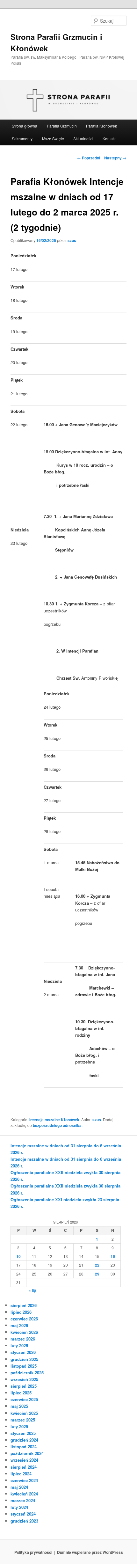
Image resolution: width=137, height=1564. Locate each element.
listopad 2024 (24, 1446)
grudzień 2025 (24, 1359)
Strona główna (24, 125)
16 (113, 1256)
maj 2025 (19, 1406)
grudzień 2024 (24, 1440)
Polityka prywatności (33, 1552)
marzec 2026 (23, 1339)
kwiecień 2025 (24, 1413)
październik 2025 (27, 1373)
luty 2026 (19, 1345)
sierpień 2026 (24, 1305)
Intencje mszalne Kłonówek (54, 1119)
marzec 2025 (23, 1420)
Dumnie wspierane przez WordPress (90, 1552)
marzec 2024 (23, 1500)
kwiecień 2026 (24, 1332)
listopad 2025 (24, 1366)
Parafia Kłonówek (101, 125)
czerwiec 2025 (24, 1399)
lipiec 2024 (21, 1474)
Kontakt (109, 138)
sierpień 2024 (24, 1467)
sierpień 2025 (24, 1386)
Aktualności (83, 138)
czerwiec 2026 (24, 1319)
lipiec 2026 (21, 1312)
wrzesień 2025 (24, 1379)
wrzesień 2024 (24, 1460)
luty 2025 (19, 1426)
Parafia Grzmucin (62, 125)
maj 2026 (19, 1325)
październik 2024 (27, 1453)
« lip (32, 1290)
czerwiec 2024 (24, 1480)
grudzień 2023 (24, 1521)
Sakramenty (22, 138)
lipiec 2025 (21, 1393)
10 (18, 1256)
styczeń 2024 (23, 1514)
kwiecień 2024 (24, 1494)
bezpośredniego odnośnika (57, 1125)
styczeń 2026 (23, 1352)
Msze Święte (53, 138)
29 (97, 1274)
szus (72, 240)
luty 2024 (19, 1507)
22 (97, 1265)
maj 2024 (19, 1487)
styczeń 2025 (23, 1433)
